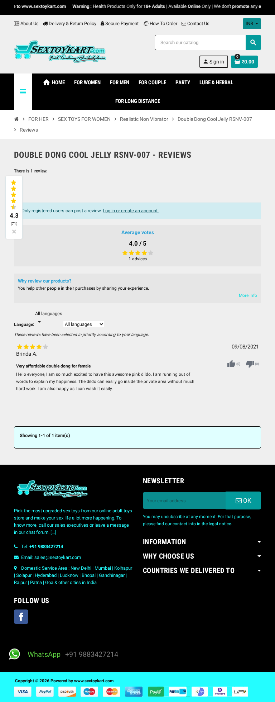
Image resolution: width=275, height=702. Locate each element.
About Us (29, 23)
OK (246, 500)
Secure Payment (122, 23)
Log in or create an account (131, 210)
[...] (53, 532)
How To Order (163, 23)
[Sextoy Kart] (60, 50)
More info (248, 295)
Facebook (21, 616)
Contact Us (197, 23)
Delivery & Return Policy (72, 23)
